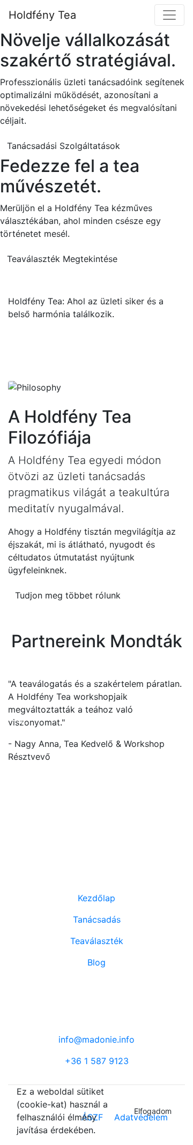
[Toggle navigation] (169, 15)
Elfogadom (153, 1111)
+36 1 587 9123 (97, 1061)
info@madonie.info (96, 1039)
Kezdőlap (96, 898)
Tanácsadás (97, 919)
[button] (21, 720)
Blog (96, 962)
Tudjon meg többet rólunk (68, 595)
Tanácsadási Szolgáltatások (63, 145)
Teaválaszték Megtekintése (62, 258)
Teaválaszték (96, 941)
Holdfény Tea (42, 15)
